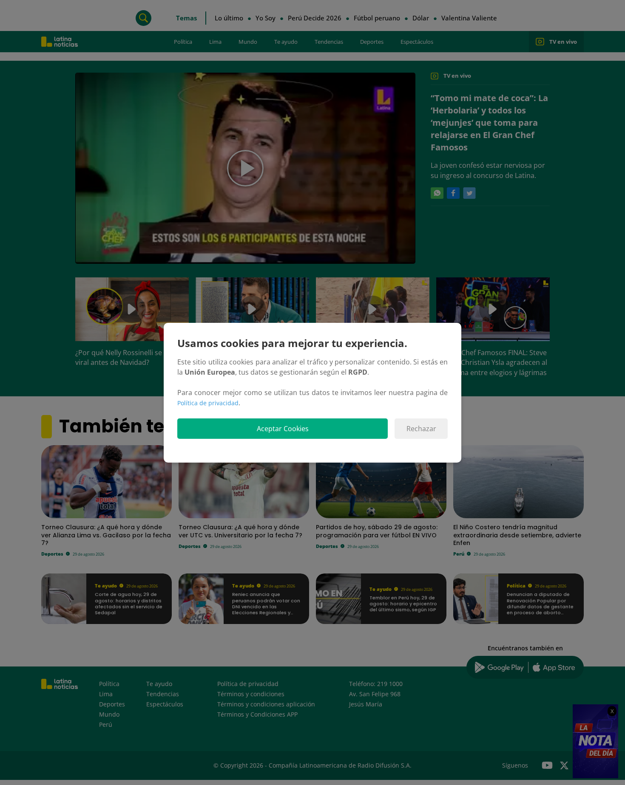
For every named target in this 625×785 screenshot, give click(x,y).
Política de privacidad (208, 403)
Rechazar (421, 428)
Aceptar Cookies (283, 428)
